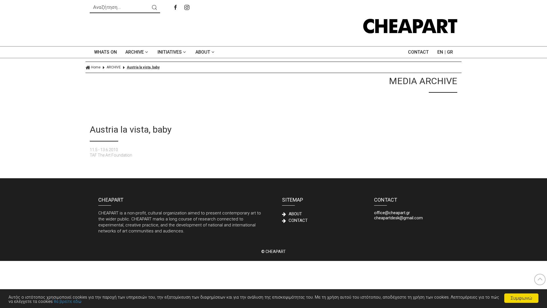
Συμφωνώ (521, 298)
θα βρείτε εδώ (67, 301)
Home (96, 67)
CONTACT (418, 52)
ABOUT (203, 52)
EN (440, 52)
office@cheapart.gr (392, 212)
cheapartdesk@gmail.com (398, 217)
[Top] (540, 279)
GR (450, 52)
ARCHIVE (135, 52)
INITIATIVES (170, 52)
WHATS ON (105, 52)
